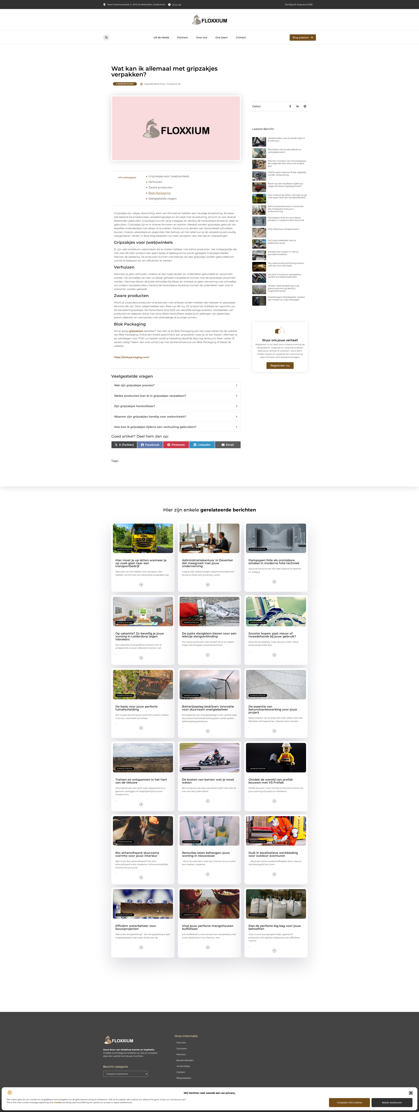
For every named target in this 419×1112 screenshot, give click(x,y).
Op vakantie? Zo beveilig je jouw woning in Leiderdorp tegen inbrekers (139, 636)
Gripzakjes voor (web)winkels (168, 176)
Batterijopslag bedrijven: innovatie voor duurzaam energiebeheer (208, 708)
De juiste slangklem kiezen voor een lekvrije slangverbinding (209, 635)
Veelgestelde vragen (162, 198)
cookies (58, 1102)
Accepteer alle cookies (349, 1102)
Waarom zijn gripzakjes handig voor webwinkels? (176, 416)
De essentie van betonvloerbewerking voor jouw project (272, 709)
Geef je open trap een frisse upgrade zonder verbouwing (287, 173)
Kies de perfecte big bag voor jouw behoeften (274, 927)
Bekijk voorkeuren (392, 1102)
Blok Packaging (159, 193)
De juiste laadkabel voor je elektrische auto (282, 241)
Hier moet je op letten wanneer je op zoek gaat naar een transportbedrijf (287, 196)
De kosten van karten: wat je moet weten (208, 781)
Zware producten (160, 187)
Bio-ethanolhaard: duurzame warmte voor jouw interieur (137, 854)
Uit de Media (161, 37)
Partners (182, 37)
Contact (241, 37)
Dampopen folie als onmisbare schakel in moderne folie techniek (286, 218)
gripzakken (136, 331)
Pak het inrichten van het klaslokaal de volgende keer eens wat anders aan (287, 163)
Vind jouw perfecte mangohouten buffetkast (207, 927)
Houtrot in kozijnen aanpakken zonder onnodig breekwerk (284, 275)
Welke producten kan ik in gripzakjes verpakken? (176, 395)
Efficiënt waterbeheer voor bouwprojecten (135, 927)
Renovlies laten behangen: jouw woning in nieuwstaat (206, 854)
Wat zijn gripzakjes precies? (176, 385)
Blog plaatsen (183, 1078)
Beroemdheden (185, 1060)
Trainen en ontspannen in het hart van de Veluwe (141, 781)
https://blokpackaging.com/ (131, 357)
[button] (410, 1093)
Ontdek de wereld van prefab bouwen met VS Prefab (270, 781)
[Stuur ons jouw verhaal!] (280, 330)
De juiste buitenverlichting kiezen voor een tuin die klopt (286, 264)
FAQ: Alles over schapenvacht (283, 229)
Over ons (201, 37)
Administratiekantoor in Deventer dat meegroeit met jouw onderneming (286, 209)
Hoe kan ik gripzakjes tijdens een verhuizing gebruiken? (176, 427)
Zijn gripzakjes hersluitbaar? (176, 406)
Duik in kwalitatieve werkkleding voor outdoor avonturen (273, 854)
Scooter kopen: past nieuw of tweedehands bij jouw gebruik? (272, 635)
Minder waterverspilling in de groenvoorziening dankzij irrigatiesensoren (283, 288)
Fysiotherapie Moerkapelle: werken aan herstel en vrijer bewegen (286, 298)
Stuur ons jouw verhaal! (280, 340)
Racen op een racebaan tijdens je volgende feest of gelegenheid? (285, 184)
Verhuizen (155, 181)
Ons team (221, 37)
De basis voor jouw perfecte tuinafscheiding (136, 708)
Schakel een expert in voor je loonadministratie (283, 253)
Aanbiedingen (125, 84)
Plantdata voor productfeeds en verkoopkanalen (284, 150)
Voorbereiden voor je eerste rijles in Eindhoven (286, 139)
